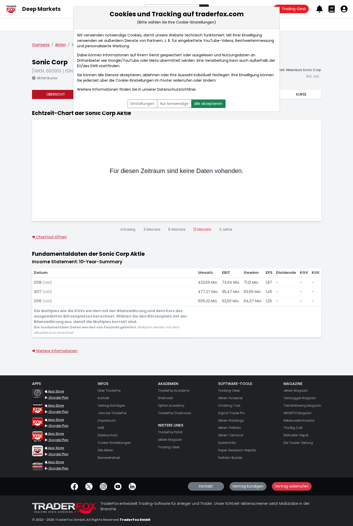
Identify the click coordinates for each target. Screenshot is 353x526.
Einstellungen (142, 103)
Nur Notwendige (174, 103)
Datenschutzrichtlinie (176, 89)
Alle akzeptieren (208, 103)
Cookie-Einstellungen (135, 80)
